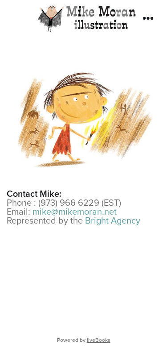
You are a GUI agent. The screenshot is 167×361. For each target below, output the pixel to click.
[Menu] (148, 18)
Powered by (83, 340)
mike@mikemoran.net (75, 211)
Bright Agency (112, 220)
